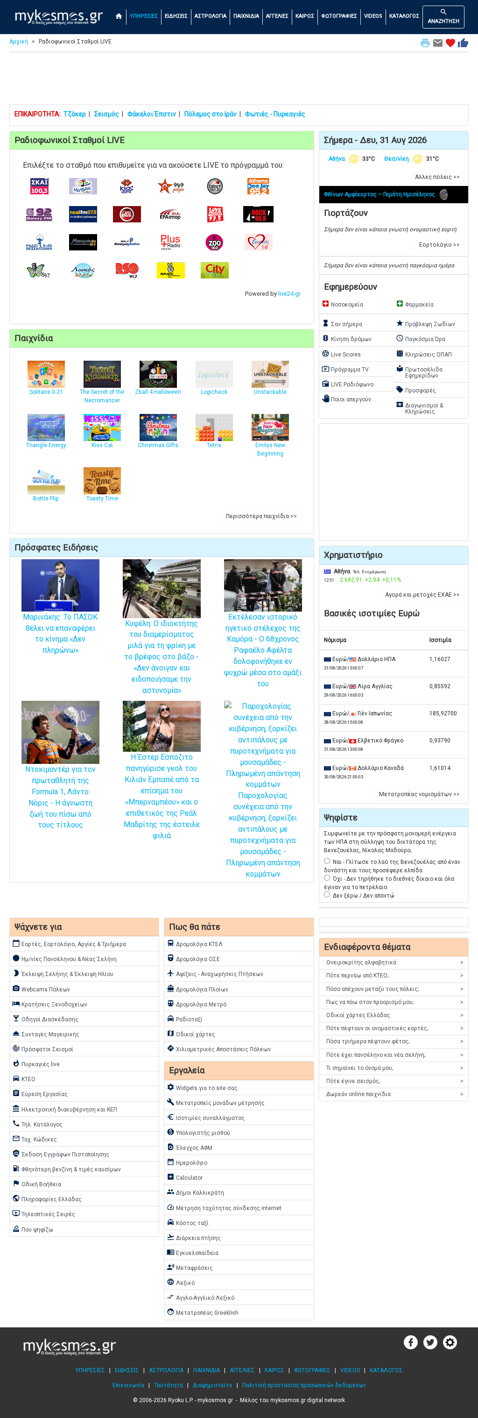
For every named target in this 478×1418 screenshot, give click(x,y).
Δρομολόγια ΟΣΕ (193, 958)
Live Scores (341, 353)
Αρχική (18, 41)
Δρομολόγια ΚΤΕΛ (195, 943)
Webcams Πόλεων (41, 988)
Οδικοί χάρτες (191, 1033)
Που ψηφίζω (32, 1229)
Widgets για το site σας (202, 1087)
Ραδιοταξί (185, 1018)
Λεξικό (181, 1282)
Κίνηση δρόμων (347, 338)
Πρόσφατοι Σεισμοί (42, 1048)
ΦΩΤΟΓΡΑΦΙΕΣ (339, 16)
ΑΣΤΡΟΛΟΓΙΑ (210, 16)
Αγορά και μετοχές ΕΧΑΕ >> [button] (422, 594)
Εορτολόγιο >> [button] (439, 245)
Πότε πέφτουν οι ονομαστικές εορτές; (395, 1028)
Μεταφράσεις (190, 1267)
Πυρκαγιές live (36, 1063)
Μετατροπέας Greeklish (203, 1312)
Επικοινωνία (128, 1385)
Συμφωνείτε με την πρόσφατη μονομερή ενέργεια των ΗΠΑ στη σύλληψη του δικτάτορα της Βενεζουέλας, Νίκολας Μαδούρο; (390, 842)
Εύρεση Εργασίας (40, 1093)
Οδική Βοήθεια (36, 1183)
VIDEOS (373, 16)
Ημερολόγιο (187, 1162)
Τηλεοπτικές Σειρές (43, 1213)
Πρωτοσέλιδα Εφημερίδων (419, 371)
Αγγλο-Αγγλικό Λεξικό (200, 1297)
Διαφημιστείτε (212, 1385)
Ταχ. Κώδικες (34, 1138)
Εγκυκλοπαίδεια (192, 1252)
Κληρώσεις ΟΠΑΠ (424, 353)
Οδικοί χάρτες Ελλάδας (395, 1015)
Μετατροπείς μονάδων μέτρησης (216, 1102)
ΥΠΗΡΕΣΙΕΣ (144, 16)
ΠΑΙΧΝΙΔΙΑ (246, 16)
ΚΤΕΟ (23, 1078)
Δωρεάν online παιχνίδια (395, 1094)
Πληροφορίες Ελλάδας (47, 1198)
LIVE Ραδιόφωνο (347, 383)
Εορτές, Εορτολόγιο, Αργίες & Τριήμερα (69, 943)
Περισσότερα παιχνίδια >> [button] (261, 516)
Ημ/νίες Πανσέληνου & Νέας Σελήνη (64, 958)
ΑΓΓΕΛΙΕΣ (277, 16)
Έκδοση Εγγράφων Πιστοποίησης (60, 1153)
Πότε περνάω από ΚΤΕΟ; (395, 975)
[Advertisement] (239, 80)
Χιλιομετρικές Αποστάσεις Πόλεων (219, 1048)
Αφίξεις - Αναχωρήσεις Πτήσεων (215, 973)
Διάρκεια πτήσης (194, 1237)
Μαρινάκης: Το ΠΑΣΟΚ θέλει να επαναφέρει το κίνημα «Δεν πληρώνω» (60, 634)
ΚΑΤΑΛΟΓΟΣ (404, 16)
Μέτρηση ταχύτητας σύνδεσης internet (224, 1207)
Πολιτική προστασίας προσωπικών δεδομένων (304, 1385)
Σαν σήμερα (342, 323)
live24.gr (289, 293)
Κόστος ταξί (188, 1222)
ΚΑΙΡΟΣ (304, 16)
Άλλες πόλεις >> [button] (437, 177)
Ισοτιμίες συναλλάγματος (206, 1117)
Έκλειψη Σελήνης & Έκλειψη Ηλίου (62, 973)
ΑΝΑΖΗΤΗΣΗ (443, 16)
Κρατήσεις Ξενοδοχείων (49, 1003)
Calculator (185, 1177)
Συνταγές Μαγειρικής (45, 1033)
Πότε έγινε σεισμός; (395, 1081)
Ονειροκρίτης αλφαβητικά (395, 962)
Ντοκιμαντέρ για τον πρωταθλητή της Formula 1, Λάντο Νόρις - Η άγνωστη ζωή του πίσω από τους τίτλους (60, 797)
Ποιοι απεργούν (346, 398)
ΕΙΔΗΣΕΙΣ (176, 16)
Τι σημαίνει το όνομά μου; (395, 1068)
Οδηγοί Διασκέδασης (45, 1018)
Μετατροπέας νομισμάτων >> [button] (419, 794)
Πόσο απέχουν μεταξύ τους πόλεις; (395, 989)
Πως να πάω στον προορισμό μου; (395, 1002)
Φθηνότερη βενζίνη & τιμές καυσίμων (66, 1168)
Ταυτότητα (168, 1385)
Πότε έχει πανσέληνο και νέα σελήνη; (395, 1055)
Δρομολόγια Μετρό (196, 1003)
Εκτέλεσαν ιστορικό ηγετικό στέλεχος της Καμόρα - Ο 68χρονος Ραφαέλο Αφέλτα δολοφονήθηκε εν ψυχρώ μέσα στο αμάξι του (263, 650)
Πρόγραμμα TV (345, 368)
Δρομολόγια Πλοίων (197, 988)
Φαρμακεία (415, 303)
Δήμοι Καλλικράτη (195, 1192)
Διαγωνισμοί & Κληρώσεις (419, 407)
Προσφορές (416, 389)
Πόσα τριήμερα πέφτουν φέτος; (395, 1041)
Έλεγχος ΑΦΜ (189, 1147)
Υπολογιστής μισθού (198, 1132)
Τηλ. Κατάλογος (37, 1123)
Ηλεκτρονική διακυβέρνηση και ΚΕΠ (64, 1108)
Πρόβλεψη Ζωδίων (425, 323)
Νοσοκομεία (342, 303)
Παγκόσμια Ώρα (420, 338)
